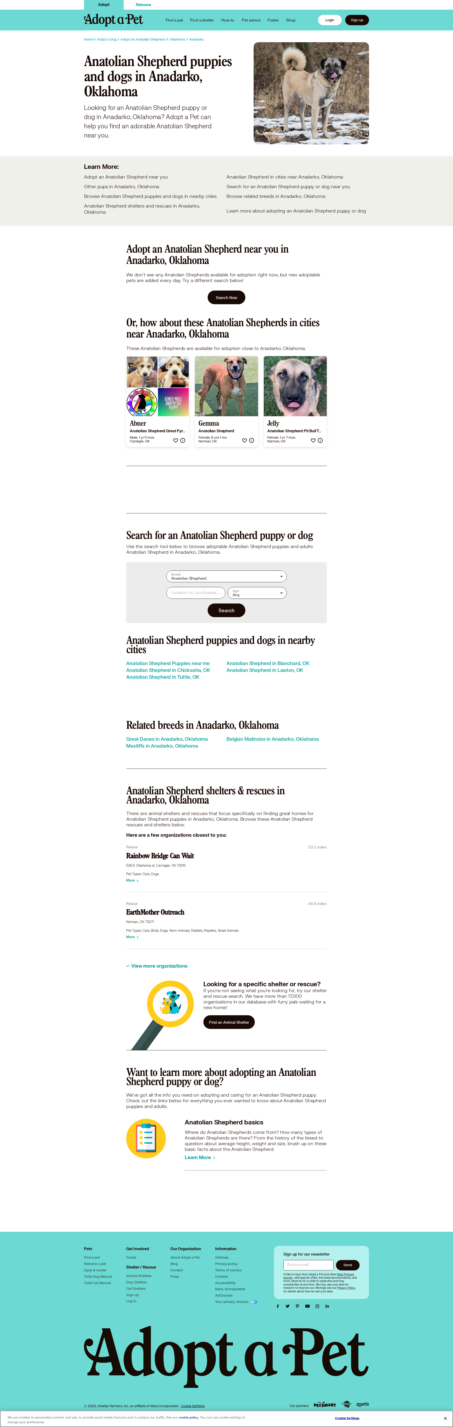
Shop (291, 20)
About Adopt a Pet (184, 1257)
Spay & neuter (95, 1270)
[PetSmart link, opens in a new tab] (324, 1404)
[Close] (445, 1418)
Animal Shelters (138, 1276)
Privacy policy (226, 1264)
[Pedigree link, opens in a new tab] (346, 1404)
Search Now (226, 297)
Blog (173, 1264)
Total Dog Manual (98, 1276)
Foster (273, 20)
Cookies (221, 1276)
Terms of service (228, 1270)
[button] (176, 440)
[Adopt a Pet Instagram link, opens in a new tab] (318, 1306)
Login (329, 20)
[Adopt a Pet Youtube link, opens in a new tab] (309, 1306)
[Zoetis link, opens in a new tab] (362, 1404)
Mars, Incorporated (230, 1289)
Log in (131, 1301)
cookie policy (188, 1417)
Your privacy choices (232, 1302)
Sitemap (221, 1257)
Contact (176, 1270)
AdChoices (224, 1295)
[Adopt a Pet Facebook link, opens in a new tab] (279, 1306)
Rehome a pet (95, 1264)
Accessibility (225, 1283)
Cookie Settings (193, 1406)
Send (348, 1265)
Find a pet (92, 1257)
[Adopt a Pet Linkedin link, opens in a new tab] (327, 1306)
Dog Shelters (136, 1282)
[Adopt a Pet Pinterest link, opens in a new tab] (299, 1306)
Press (174, 1276)
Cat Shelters (136, 1288)
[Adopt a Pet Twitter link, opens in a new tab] (289, 1306)
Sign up (357, 20)
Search (226, 610)
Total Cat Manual (97, 1283)
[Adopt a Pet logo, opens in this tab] (226, 1361)
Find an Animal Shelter (229, 1022)
